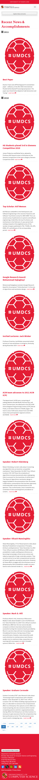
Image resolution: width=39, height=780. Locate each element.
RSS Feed (19, 766)
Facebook (2, 766)
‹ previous (11, 723)
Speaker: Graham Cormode (15, 690)
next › (30, 727)
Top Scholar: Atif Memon (14, 206)
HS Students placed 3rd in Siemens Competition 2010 (19, 146)
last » (4, 730)
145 (35, 723)
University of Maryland (19, 2)
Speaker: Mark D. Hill (13, 613)
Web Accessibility (6, 770)
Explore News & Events (19, 14)
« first (4, 723)
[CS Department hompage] (19, 775)
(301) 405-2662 (13, 763)
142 (21, 723)
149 (17, 727)
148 (12, 727)
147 (8, 727)
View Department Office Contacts (10, 750)
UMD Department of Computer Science (16, 7)
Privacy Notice (17, 770)
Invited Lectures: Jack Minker (17, 336)
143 (26, 723)
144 (30, 723)
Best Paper (8, 79)
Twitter (7, 766)
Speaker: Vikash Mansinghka (16, 538)
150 (21, 727)
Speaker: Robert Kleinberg (15, 461)
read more (11, 93)
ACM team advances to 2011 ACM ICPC (18, 394)
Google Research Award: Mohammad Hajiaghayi (14, 278)
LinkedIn (15, 766)
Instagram (11, 766)
